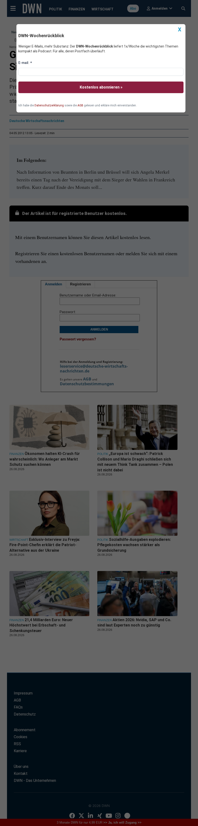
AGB (80, 105)
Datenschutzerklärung (49, 105)
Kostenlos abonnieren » (101, 87)
